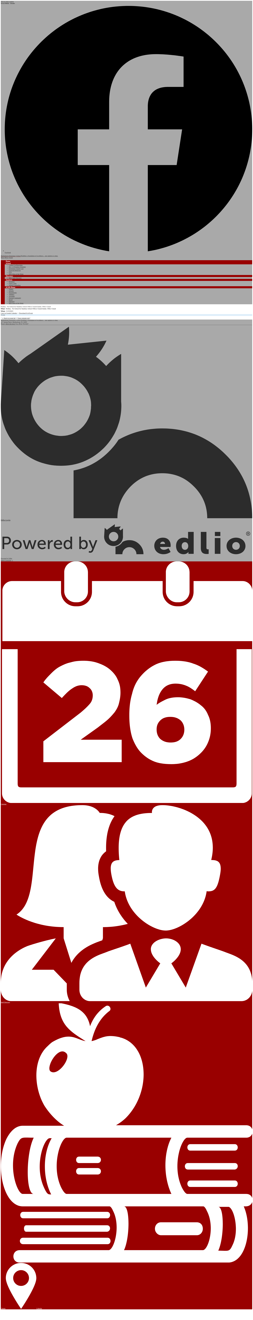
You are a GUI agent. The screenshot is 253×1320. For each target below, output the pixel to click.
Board (11, 300)
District (11, 289)
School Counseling (15, 285)
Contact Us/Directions (16, 265)
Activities (12, 296)
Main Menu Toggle (7, 258)
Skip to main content (7, 1)
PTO (10, 272)
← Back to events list (8, 318)
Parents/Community (15, 298)
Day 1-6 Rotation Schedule (17, 267)
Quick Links (13, 283)
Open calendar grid (24, 318)
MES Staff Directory (15, 278)
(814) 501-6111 (10, 324)
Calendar (39, 1308)
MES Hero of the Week (16, 274)
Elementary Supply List (16, 269)
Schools (11, 291)
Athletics (11, 294)
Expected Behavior (15, 270)
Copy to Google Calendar (9, 313)
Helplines (12, 282)
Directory (12, 301)
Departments (13, 293)
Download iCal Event (26, 313)
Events (3, 315)
